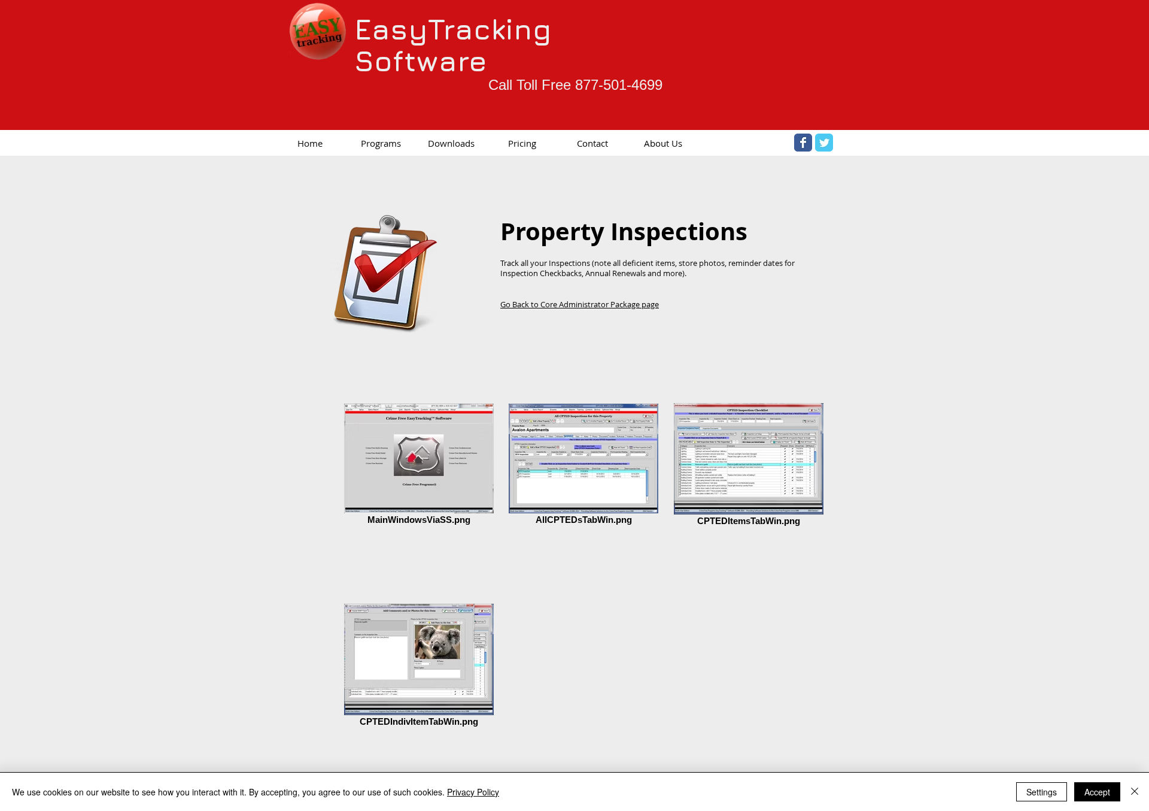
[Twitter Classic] (824, 143)
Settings (1041, 792)
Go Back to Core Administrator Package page (579, 304)
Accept (1097, 792)
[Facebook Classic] (803, 143)
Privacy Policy (473, 792)
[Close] (1134, 791)
